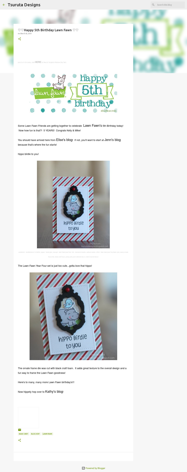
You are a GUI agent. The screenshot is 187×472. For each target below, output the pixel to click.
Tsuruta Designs (24, 4)
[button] (19, 39)
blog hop (35, 434)
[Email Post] (19, 431)
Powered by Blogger (95, 468)
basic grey (23, 434)
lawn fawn (47, 434)
